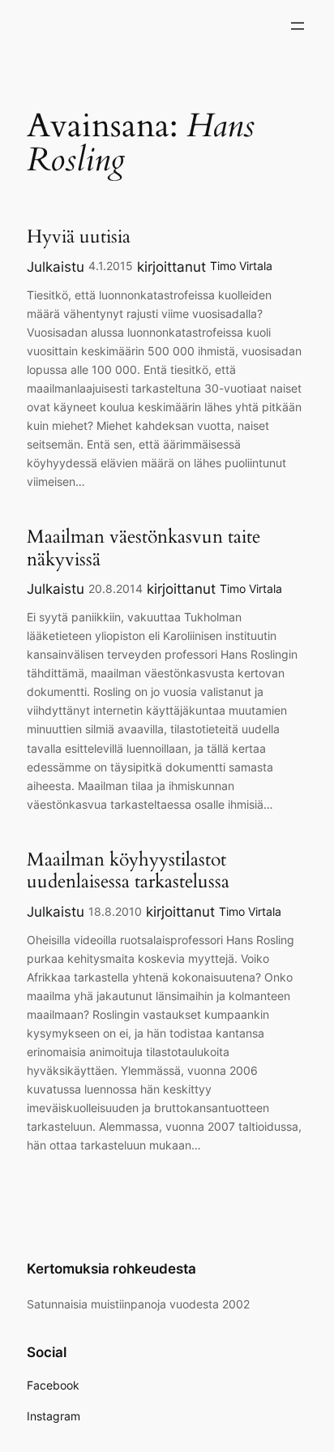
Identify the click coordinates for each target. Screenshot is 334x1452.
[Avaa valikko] (297, 26)
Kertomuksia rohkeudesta (111, 1269)
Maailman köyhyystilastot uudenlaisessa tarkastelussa (128, 870)
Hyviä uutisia (79, 237)
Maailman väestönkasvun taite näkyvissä (143, 548)
